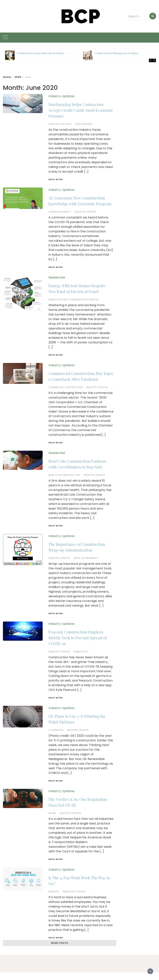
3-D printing (56, 730)
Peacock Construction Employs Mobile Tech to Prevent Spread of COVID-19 (77, 637)
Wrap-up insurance (85, 558)
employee (53, 891)
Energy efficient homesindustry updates (73, 299)
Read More (55, 179)
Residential (56, 277)
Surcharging (83, 124)
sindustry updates (74, 891)
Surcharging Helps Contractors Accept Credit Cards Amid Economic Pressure (80, 110)
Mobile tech (80, 651)
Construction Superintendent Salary (41, 53)
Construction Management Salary (117, 53)
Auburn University (59, 211)
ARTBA (52, 813)
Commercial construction (65, 387)
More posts (59, 942)
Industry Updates (61, 96)
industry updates (85, 211)
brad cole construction (64, 475)
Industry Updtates (59, 124)
